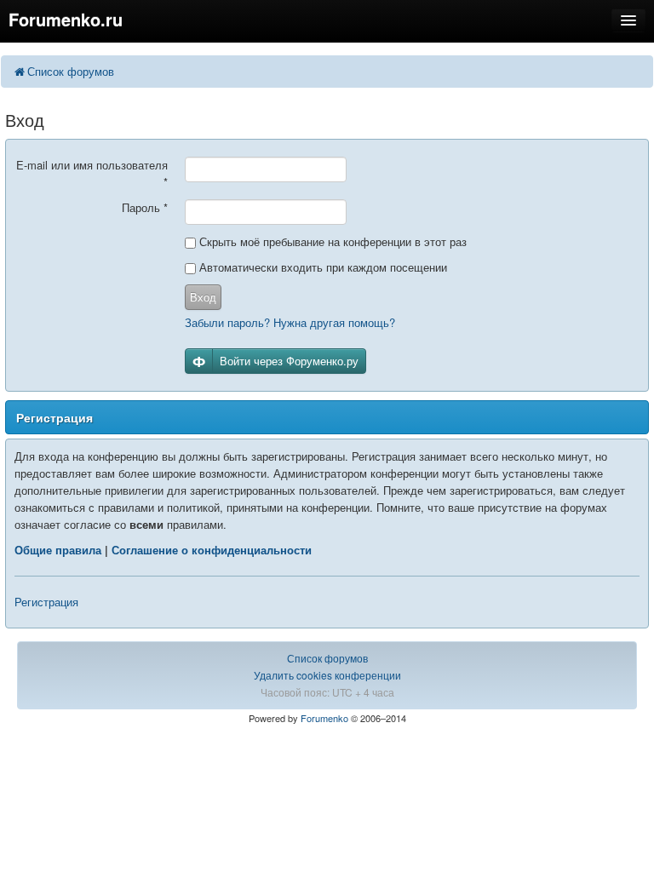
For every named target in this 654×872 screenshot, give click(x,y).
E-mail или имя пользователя (92, 173)
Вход (203, 297)
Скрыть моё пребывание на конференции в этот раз (331, 241)
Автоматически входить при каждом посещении (321, 267)
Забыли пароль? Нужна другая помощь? (290, 322)
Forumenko (324, 718)
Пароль (145, 207)
